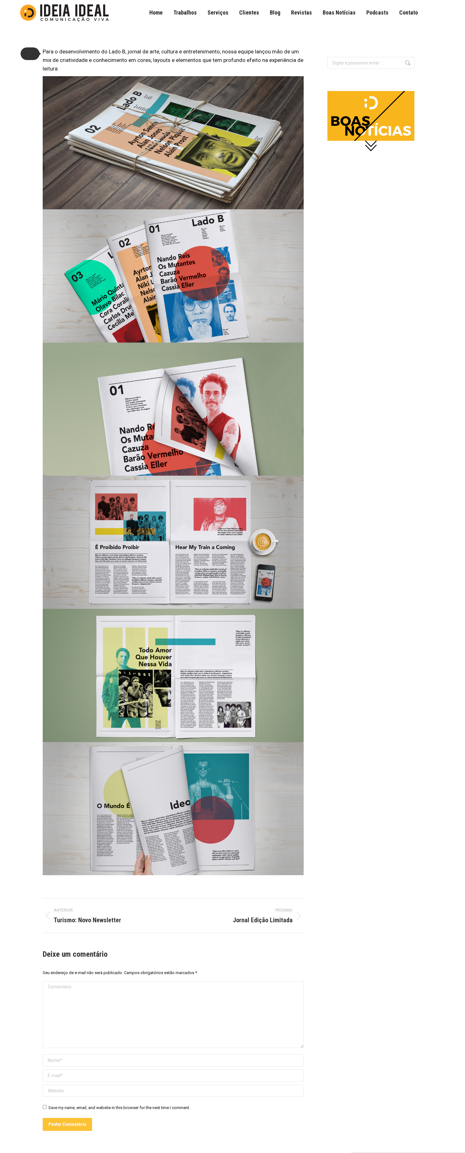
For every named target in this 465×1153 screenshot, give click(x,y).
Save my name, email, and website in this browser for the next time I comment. (119, 1107)
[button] (30, 53)
